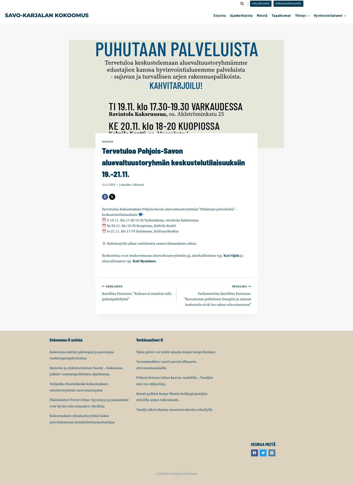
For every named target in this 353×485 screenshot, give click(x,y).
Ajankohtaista (241, 15)
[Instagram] (271, 452)
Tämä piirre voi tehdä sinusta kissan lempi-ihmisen (175, 352)
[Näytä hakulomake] (242, 3)
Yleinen (107, 141)
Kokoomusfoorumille (288, 3)
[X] (112, 197)
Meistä (262, 15)
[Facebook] (105, 197)
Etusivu (220, 15)
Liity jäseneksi (260, 3)
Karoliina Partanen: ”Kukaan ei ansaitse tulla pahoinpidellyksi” (137, 293)
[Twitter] (263, 452)
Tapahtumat (281, 15)
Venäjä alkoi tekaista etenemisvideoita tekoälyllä (174, 410)
